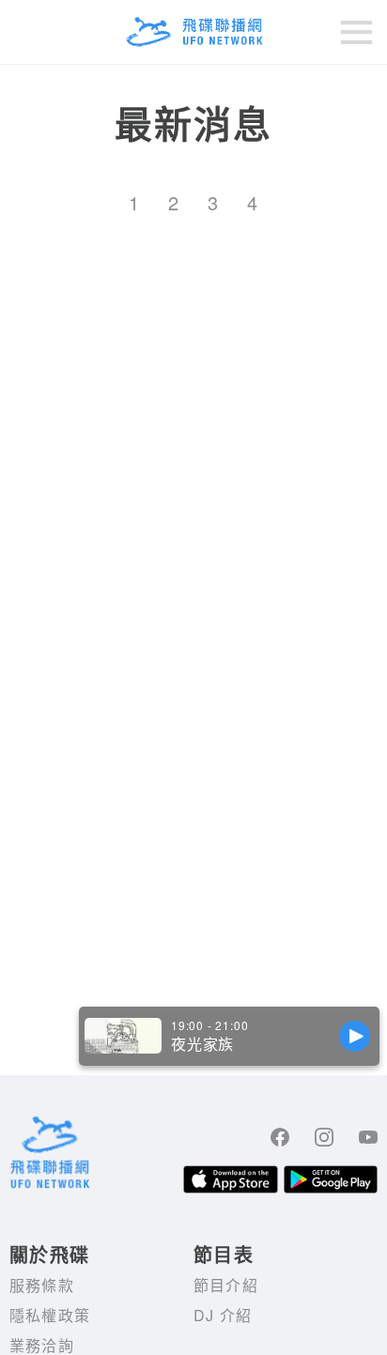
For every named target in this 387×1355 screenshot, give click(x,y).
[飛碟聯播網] (193, 32)
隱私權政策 (49, 1315)
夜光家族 (202, 1044)
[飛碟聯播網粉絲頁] (280, 1137)
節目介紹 (226, 1285)
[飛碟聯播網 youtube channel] (368, 1137)
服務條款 (41, 1285)
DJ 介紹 (223, 1315)
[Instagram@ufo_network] (324, 1137)
